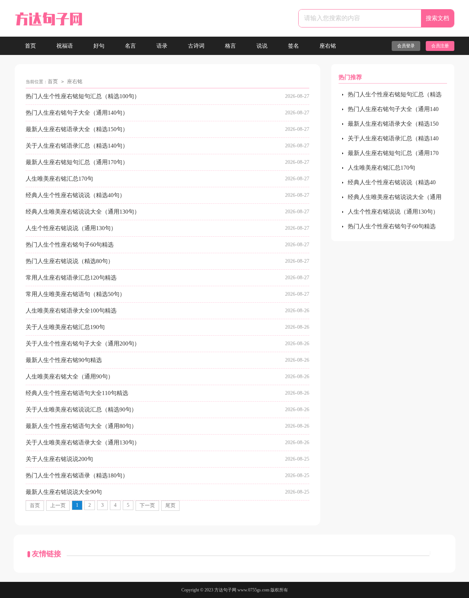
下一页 (147, 505)
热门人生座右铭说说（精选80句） (70, 261)
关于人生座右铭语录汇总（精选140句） (77, 146)
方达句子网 (225, 590)
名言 (130, 46)
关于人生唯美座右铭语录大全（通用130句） (83, 442)
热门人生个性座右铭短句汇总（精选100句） (83, 96)
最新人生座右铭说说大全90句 (64, 492)
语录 (161, 46)
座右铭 (328, 46)
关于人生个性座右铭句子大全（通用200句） (83, 343)
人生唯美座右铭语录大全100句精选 (71, 310)
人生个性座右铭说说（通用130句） (71, 228)
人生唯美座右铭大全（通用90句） (70, 376)
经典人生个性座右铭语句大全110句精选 (77, 393)
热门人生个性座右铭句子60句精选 (70, 244)
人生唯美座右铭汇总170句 (59, 179)
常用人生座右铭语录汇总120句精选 (71, 277)
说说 (261, 46)
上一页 (58, 505)
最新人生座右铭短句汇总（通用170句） (77, 162)
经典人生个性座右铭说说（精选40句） (75, 195)
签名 (293, 46)
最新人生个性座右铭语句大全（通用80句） (81, 426)
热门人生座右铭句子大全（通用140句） (77, 113)
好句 (98, 46)
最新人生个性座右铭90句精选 (64, 360)
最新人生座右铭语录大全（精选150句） (77, 129)
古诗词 (196, 46)
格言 (230, 46)
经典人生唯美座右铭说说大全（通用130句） (83, 211)
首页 (30, 46)
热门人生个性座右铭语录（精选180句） (77, 475)
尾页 (170, 505)
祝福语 (64, 46)
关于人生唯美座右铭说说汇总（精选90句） (81, 409)
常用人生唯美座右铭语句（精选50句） (75, 294)
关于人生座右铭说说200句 (59, 459)
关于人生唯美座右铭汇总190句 (65, 327)
